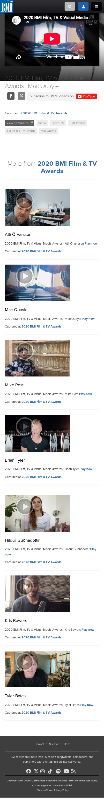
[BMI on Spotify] (59, 771)
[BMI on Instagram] (43, 771)
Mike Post (14, 385)
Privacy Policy (61, 790)
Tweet (21, 96)
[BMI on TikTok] (51, 771)
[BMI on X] (36, 770)
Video (42, 123)
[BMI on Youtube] (67, 771)
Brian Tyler (15, 460)
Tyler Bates (15, 695)
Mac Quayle (48, 130)
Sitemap (54, 744)
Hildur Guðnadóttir (22, 540)
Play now (91, 244)
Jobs (67, 744)
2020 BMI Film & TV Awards (45, 113)
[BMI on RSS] (74, 771)
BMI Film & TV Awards (21, 130)
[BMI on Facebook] (29, 771)
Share (11, 96)
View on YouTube (18, 123)
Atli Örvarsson (18, 234)
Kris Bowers (16, 620)
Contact (39, 744)
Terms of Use (44, 790)
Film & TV (58, 123)
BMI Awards (77, 123)
